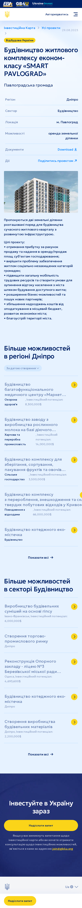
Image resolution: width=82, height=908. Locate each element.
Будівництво (68, 111)
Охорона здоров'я (11, 402)
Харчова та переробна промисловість (15, 439)
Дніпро (72, 99)
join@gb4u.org (62, 848)
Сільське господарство (15, 477)
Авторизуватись (56, 14)
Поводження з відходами (15, 512)
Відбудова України (19, 40)
